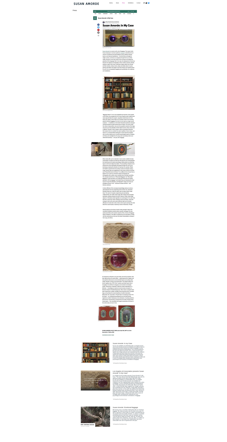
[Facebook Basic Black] (144, 3)
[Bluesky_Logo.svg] (148, 3)
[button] (117, 3)
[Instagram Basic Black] (146, 3)
